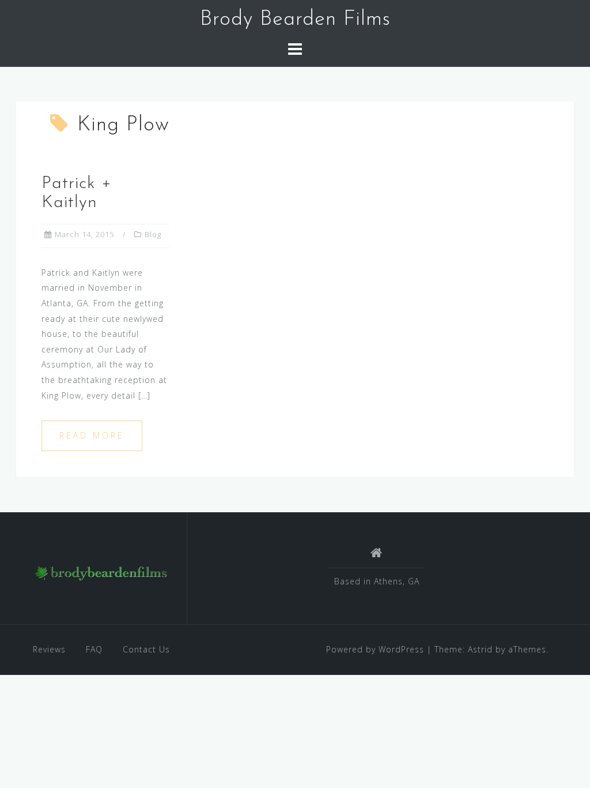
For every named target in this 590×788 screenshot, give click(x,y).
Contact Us (146, 649)
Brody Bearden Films (295, 19)
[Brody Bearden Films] (101, 573)
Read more (91, 435)
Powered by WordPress (375, 649)
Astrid (480, 649)
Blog (153, 234)
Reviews (49, 649)
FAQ (94, 649)
